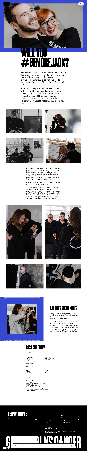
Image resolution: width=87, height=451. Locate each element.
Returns (62, 415)
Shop (47, 422)
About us (48, 413)
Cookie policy (63, 417)
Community (48, 420)
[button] (7, 150)
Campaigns (48, 417)
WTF (62, 413)
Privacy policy (64, 420)
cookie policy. (51, 446)
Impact (47, 415)
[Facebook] (79, 420)
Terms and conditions (65, 422)
